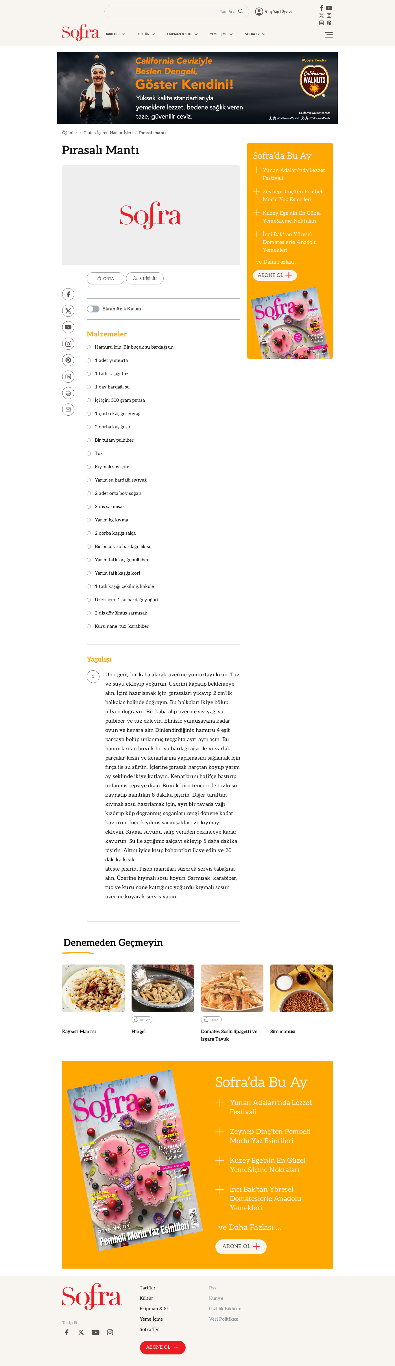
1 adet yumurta (111, 360)
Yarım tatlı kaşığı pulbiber (122, 560)
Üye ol (287, 11)
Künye (216, 1298)
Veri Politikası (223, 1319)
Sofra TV (149, 1329)
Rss (212, 1288)
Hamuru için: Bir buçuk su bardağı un (134, 347)
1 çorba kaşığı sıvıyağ (118, 414)
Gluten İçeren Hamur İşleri (108, 132)
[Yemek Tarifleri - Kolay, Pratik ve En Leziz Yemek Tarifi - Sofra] (81, 32)
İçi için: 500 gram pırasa (120, 400)
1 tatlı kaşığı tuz (111, 374)
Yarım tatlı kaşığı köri (117, 573)
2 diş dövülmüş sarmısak (121, 613)
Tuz (99, 453)
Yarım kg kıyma (111, 520)
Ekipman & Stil (155, 1309)
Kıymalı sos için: (112, 467)
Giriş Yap (272, 11)
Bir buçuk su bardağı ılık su (123, 547)
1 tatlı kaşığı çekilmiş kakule (124, 586)
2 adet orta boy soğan (118, 493)
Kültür (146, 1298)
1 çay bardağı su (112, 387)
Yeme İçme (151, 1319)
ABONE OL (270, 275)
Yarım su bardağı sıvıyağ (121, 480)
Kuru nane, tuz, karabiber (122, 626)
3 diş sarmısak (110, 507)
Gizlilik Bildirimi (226, 1309)
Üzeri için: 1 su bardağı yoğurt (127, 600)
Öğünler (69, 132)
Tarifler (148, 1288)
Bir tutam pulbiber (114, 440)
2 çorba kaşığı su (112, 427)
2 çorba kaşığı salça (115, 533)
